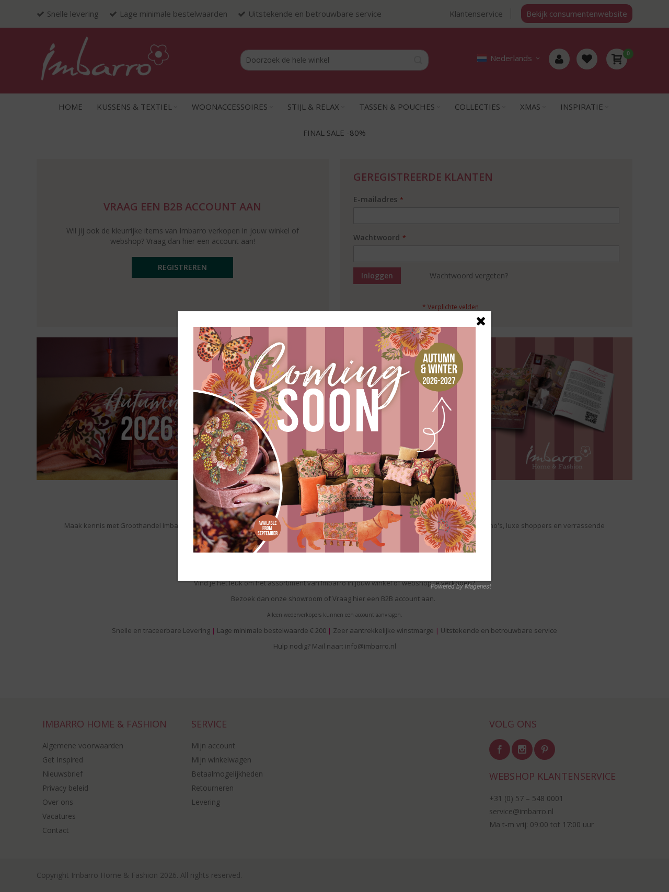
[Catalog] (334, 332)
